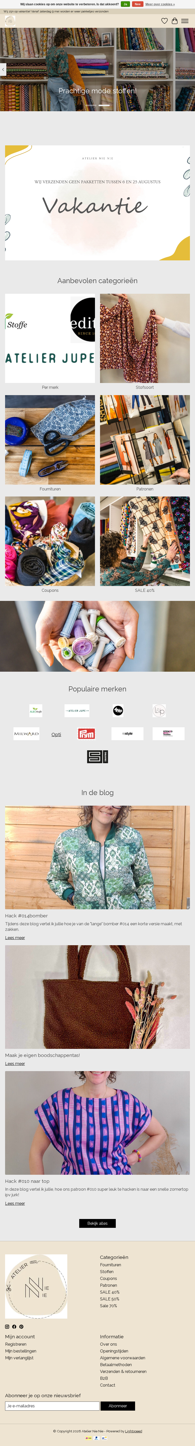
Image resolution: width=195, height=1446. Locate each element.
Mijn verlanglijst (19, 1357)
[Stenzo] (169, 734)
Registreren (15, 1344)
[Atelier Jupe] (77, 711)
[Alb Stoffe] (36, 711)
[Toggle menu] (185, 21)
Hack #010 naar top (27, 1181)
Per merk (50, 387)
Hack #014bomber (26, 915)
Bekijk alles (97, 1223)
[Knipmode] (118, 711)
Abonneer (118, 1406)
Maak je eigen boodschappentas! (42, 1055)
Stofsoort (145, 387)
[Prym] (86, 734)
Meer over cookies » (160, 4)
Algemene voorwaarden (122, 1357)
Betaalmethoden (116, 1364)
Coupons (50, 590)
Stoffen (106, 1271)
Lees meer (15, 937)
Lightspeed (133, 1431)
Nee (138, 4)
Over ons (108, 1344)
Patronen (144, 489)
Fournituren (50, 489)
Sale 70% (108, 1305)
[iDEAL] (88, 1438)
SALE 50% (109, 1299)
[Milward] (26, 734)
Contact (107, 1385)
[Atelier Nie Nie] (10, 21)
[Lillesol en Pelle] (159, 711)
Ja (125, 4)
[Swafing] (97, 757)
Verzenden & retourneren (123, 1371)
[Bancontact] (104, 1438)
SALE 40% (145, 590)
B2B (104, 1378)
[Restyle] (127, 734)
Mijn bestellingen (20, 1351)
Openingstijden (114, 1351)
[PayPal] (96, 1438)
